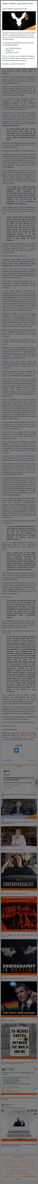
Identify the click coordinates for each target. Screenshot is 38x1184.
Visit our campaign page (9, 56)
